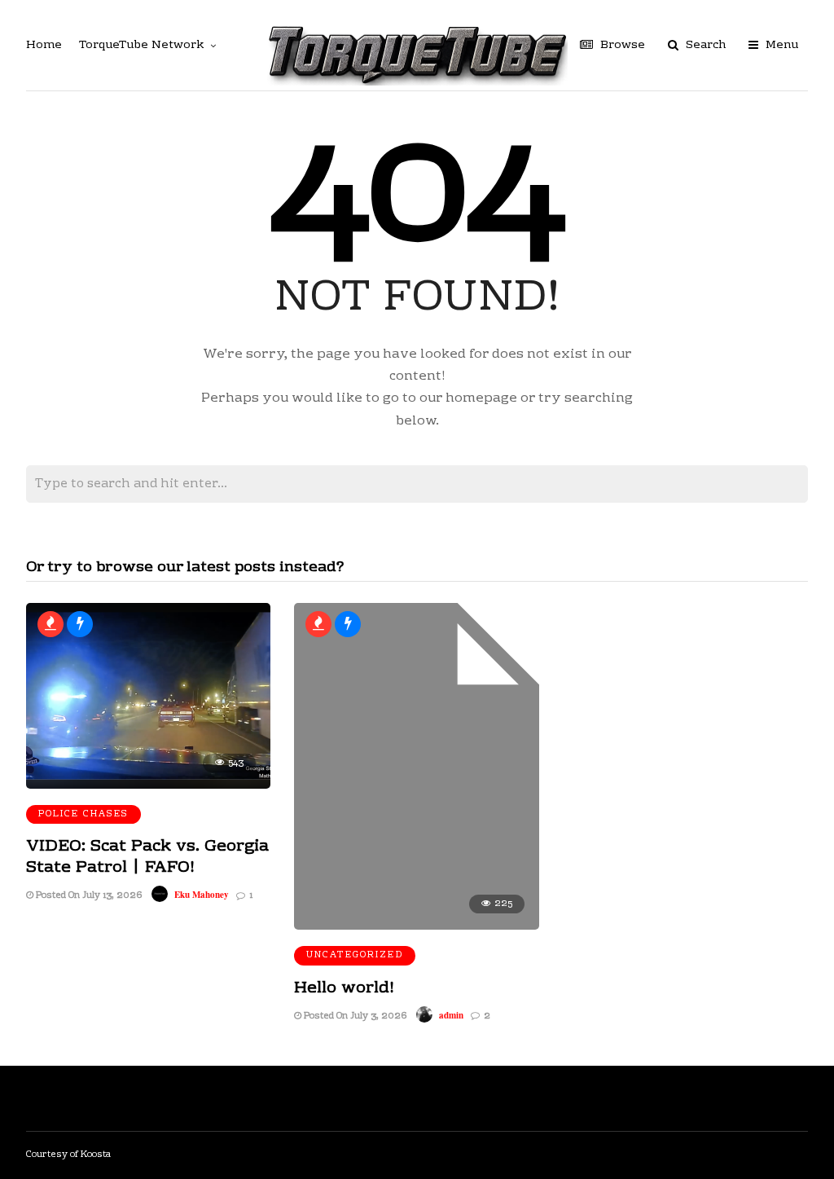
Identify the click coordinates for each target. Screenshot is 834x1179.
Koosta (96, 1155)
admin (451, 1015)
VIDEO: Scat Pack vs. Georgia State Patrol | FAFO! (147, 857)
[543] (148, 785)
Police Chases (83, 814)
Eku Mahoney (201, 894)
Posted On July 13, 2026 (87, 896)
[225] (416, 926)
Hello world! (344, 988)
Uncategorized (354, 955)
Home (44, 45)
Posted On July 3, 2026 (353, 1016)
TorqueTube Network (141, 45)
